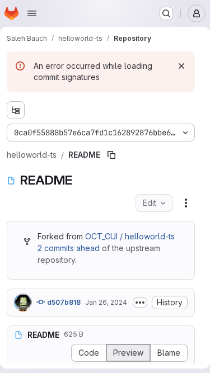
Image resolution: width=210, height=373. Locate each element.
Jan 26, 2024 (106, 302)
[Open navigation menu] (32, 13)
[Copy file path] (111, 155)
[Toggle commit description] (140, 303)
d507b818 (63, 302)
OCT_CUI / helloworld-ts (130, 236)
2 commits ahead (69, 248)
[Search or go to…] (166, 13)
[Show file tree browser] (16, 110)
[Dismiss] (181, 66)
